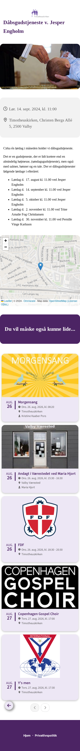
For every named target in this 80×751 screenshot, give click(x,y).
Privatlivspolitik (46, 735)
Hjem (27, 735)
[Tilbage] (9, 705)
